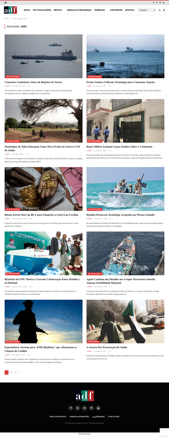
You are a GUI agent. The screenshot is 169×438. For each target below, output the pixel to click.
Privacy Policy (84, 434)
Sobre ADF (99, 10)
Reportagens (93, 342)
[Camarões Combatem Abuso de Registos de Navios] (44, 56)
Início (27, 10)
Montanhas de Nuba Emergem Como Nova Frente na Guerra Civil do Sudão (42, 148)
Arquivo (129, 10)
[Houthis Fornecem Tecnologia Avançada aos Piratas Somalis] (125, 189)
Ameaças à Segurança (79, 10)
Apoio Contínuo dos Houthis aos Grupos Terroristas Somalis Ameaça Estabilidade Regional (120, 281)
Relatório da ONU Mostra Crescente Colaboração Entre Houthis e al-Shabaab (42, 281)
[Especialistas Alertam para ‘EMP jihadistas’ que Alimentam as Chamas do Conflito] (44, 321)
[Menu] (5, 2)
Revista (58, 10)
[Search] (164, 10)
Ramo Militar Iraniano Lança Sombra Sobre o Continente (119, 146)
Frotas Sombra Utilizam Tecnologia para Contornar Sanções (120, 82)
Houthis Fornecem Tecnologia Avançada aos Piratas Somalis (120, 214)
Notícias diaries (42, 10)
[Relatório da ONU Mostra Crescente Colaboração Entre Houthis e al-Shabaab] (44, 253)
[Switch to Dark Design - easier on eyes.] (159, 10)
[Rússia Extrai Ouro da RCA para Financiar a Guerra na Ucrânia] (44, 189)
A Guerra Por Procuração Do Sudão (106, 347)
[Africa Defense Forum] (10, 10)
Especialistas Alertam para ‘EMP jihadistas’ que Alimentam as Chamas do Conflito (41, 349)
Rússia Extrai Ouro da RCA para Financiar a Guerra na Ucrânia (41, 214)
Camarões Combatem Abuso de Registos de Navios (33, 82)
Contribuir (116, 10)
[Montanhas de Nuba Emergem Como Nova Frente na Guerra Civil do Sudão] (44, 121)
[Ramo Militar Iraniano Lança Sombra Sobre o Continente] (125, 121)
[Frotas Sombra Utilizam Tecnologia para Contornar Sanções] (125, 56)
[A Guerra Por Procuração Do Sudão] (125, 321)
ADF (8, 86)
